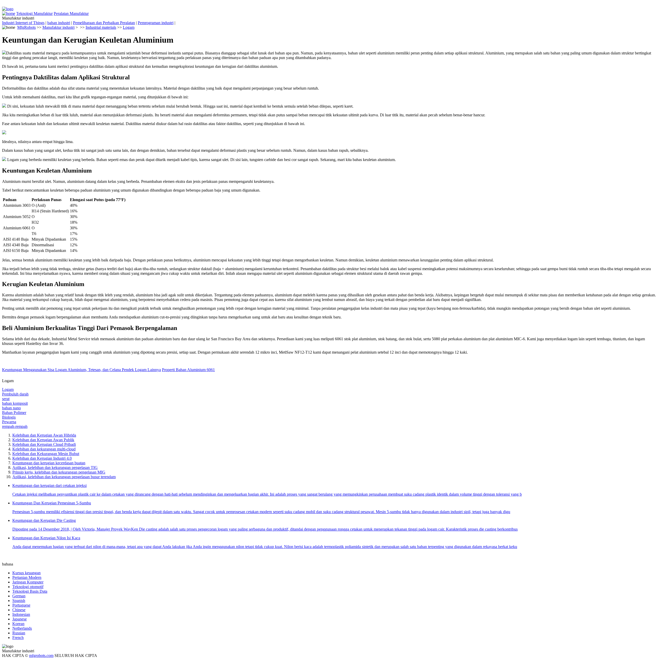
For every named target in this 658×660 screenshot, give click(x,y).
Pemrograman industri (155, 23)
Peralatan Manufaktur (71, 13)
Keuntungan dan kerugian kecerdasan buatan (48, 463)
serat (6, 399)
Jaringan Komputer (27, 582)
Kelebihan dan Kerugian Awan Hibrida (44, 435)
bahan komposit (15, 403)
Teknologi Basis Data (29, 591)
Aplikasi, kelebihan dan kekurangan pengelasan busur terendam (64, 477)
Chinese (18, 610)
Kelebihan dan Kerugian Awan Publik (43, 440)
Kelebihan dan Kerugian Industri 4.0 (42, 458)
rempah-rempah (15, 426)
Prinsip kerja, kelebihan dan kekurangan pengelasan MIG (58, 472)
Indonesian (21, 614)
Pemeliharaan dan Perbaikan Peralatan (104, 23)
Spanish (18, 600)
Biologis (9, 417)
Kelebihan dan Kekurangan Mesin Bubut (45, 453)
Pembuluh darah (15, 394)
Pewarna (9, 422)
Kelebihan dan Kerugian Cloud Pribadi (44, 444)
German (18, 596)
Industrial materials (101, 27)
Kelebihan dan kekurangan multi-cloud (44, 449)
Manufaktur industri (58, 27)
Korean (18, 623)
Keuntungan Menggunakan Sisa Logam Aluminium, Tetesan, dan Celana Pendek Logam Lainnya (81, 369)
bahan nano (11, 408)
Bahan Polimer (14, 412)
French (18, 637)
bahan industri (58, 23)
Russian (18, 633)
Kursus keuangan (26, 573)
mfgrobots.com (41, 655)
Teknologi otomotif (27, 586)
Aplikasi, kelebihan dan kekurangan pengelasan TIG (55, 467)
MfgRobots (26, 27)
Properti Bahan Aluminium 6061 (188, 369)
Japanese (19, 619)
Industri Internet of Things (23, 23)
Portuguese (21, 605)
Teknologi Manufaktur (34, 13)
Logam (128, 27)
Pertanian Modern (26, 577)
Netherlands (22, 628)
